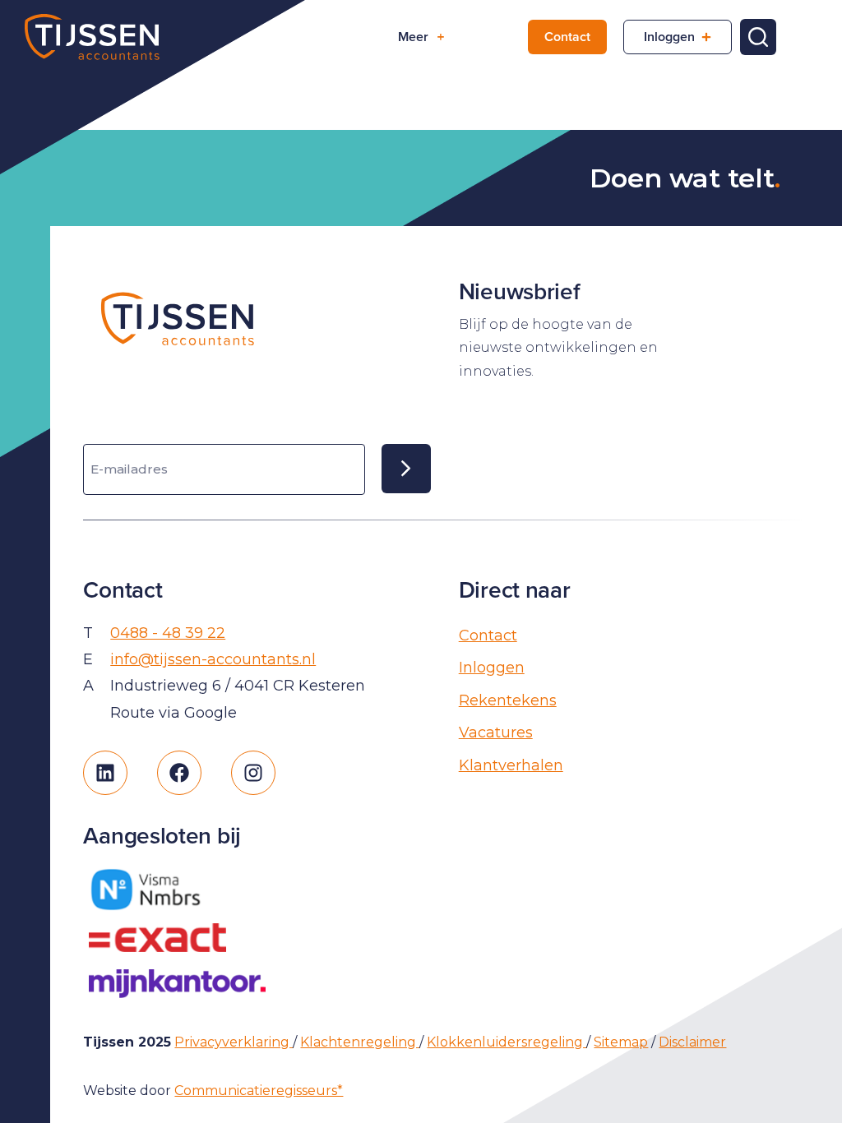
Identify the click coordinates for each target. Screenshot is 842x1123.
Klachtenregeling (359, 1042)
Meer (413, 36)
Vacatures (496, 732)
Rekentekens (508, 700)
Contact (567, 36)
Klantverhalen (511, 765)
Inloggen (669, 36)
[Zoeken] (758, 37)
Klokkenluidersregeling (506, 1042)
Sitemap (621, 1042)
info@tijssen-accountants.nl (213, 659)
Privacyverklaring (233, 1042)
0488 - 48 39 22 (167, 633)
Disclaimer (692, 1042)
